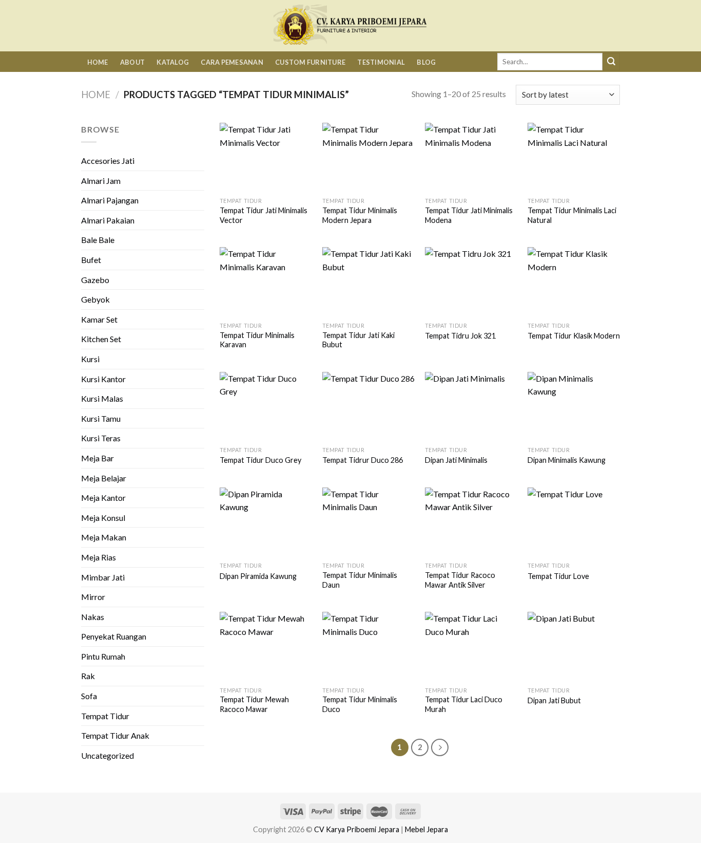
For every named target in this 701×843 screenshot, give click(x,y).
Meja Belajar (103, 478)
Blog (426, 62)
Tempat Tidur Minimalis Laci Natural (572, 215)
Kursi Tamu (101, 418)
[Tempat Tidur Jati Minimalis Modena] (471, 157)
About (132, 62)
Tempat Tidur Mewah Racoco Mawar (254, 704)
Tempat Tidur (105, 716)
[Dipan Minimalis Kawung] (574, 406)
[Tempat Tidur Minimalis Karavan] (266, 281)
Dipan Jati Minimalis (456, 460)
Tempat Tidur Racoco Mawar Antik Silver (460, 580)
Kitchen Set (101, 339)
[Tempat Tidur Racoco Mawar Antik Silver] (471, 522)
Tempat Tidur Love (558, 576)
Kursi (90, 359)
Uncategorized (107, 755)
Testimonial (381, 62)
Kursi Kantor (103, 379)
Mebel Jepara (426, 829)
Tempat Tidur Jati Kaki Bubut (358, 340)
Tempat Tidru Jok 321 (460, 335)
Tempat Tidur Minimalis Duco (359, 704)
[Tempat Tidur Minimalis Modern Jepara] (368, 157)
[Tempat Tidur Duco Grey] (266, 406)
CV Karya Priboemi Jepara (356, 829)
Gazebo (95, 280)
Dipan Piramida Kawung (258, 576)
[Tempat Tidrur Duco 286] (368, 406)
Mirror (93, 597)
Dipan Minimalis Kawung (567, 460)
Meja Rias (98, 557)
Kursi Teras (101, 438)
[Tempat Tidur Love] (574, 522)
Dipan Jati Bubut (554, 700)
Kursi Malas (102, 398)
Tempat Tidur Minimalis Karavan (257, 340)
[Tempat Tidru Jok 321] (471, 281)
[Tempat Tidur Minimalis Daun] (368, 522)
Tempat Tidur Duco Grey (260, 460)
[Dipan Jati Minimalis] (471, 406)
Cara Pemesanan (232, 62)
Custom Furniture (310, 62)
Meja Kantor (103, 497)
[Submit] (611, 61)
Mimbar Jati (103, 577)
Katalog (173, 62)
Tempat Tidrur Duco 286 (362, 460)
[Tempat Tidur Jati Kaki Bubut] (368, 281)
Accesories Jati (107, 160)
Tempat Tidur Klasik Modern (574, 335)
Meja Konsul (103, 517)
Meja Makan (103, 537)
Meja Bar (97, 458)
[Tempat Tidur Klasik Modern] (574, 281)
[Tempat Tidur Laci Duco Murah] (471, 646)
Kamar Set (99, 319)
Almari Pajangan (110, 200)
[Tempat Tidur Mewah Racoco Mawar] (266, 646)
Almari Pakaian (107, 220)
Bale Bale (97, 240)
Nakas (92, 617)
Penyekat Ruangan (113, 636)
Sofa (89, 696)
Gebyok (95, 299)
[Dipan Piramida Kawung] (266, 522)
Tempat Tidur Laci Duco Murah (463, 704)
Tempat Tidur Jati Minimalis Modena (469, 215)
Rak (88, 676)
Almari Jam (101, 180)
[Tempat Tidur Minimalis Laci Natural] (574, 157)
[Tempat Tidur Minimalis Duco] (368, 646)
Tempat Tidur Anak (115, 735)
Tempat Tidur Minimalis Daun (359, 580)
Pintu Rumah (103, 656)
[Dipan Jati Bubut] (574, 646)
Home (97, 62)
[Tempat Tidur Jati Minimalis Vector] (266, 157)
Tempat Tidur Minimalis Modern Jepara (359, 215)
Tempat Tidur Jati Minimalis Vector (263, 215)
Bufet (91, 260)
